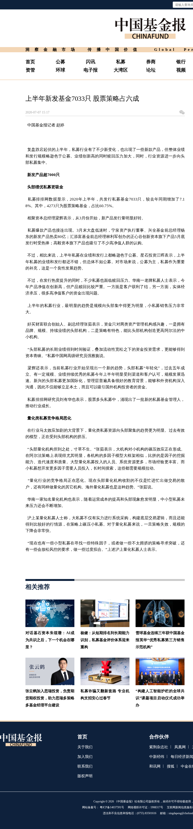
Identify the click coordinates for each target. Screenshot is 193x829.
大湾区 (121, 69)
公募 (60, 61)
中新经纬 (156, 757)
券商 (151, 61)
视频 (181, 69)
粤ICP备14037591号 (112, 807)
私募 (120, 61)
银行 (181, 61)
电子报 (91, 69)
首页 (30, 61)
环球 (60, 69)
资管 (30, 69)
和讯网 (155, 766)
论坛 (151, 69)
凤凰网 (180, 747)
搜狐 (170, 766)
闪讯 (90, 61)
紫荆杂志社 (158, 747)
